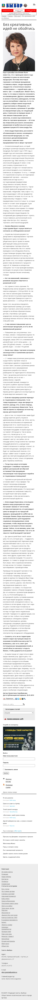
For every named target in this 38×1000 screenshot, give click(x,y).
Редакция (5, 874)
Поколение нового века (10, 903)
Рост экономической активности (13, 850)
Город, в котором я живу (10, 847)
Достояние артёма (8, 891)
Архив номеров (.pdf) (15, 719)
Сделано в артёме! (8, 894)
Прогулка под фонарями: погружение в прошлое (18, 837)
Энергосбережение (8, 901)
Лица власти (6, 913)
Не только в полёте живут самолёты (14, 840)
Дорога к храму (7, 925)
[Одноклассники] (20, 698)
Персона (12, 825)
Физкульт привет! (8, 936)
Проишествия (6, 932)
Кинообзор (5, 939)
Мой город (17, 16)
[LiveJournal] (25, 698)
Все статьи (5, 889)
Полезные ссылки (9, 786)
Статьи (10, 16)
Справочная (6, 884)
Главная (4, 16)
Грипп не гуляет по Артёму (11, 803)
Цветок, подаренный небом (11, 857)
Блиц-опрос (6, 899)
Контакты (5, 879)
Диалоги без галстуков (9, 915)
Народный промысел (9, 896)
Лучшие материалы (8, 941)
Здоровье (12, 806)
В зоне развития (8, 798)
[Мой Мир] (23, 698)
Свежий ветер (13, 812)
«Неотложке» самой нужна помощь (14, 815)
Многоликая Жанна (9, 843)
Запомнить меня (11, 769)
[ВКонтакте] (16, 698)
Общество (5, 946)
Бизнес (4, 922)
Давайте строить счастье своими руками (15, 853)
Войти (6, 773)
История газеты (7, 872)
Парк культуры (7, 934)
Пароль (6, 763)
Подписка (5, 881)
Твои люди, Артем (8, 908)
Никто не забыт (7, 906)
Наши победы (6, 877)
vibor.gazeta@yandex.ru (9, 972)
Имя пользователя (10, 756)
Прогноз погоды (8, 780)
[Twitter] (18, 698)
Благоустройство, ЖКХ (9, 917)
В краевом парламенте (10, 920)
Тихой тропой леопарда (10, 809)
